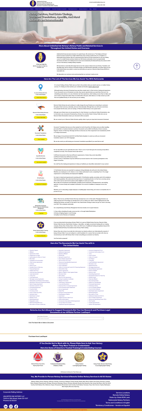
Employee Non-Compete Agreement (68, 285)
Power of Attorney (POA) (36, 292)
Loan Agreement (34, 277)
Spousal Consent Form (64, 257)
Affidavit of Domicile (63, 280)
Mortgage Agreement (94, 267)
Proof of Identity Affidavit (95, 287)
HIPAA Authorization (64, 299)
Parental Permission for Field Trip (97, 275)
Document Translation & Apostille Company (47, 5)
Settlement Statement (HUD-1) (96, 296)
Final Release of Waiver (64, 294)
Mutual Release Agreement (95, 269)
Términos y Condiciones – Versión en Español (113, 405)
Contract (32, 263)
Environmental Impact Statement (67, 287)
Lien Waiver (91, 258)
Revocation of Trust (93, 294)
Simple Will (61, 255)
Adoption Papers (34, 250)
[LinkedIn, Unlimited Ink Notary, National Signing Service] (6, 406)
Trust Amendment (63, 263)
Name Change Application (36, 284)
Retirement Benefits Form (36, 302)
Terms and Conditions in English (118, 403)
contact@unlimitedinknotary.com (97, 2)
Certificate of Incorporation (36, 260)
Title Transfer (92, 301)
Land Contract (92, 255)
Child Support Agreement (65, 282)
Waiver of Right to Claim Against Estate (68, 272)
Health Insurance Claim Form (66, 297)
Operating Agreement (94, 274)
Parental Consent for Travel (36, 285)
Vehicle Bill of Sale (63, 269)
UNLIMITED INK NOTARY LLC (13, 396)
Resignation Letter (34, 301)
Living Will (91, 260)
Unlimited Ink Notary (42, 1)
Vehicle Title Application (95, 304)
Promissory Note (34, 291)
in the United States (41, 135)
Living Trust (32, 275)
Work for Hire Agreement (65, 277)
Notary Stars (79, 399)
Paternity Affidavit (93, 279)
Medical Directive (93, 265)
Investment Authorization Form (96, 252)
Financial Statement (34, 269)
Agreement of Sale (34, 253)
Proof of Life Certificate (94, 289)
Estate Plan (61, 291)
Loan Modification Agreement (96, 262)
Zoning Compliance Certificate (66, 279)
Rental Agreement (34, 299)
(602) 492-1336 (101, 5)
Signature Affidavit (63, 253)
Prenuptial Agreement (35, 287)
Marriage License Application (37, 279)
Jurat (90, 253)
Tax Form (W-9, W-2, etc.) (65, 260)
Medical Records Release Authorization (39, 280)
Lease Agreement (34, 274)
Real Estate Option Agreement (96, 291)
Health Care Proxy (34, 270)
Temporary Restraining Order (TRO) (97, 299)
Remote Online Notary (121, 395)
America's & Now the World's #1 (44, 3)
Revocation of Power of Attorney (37, 304)
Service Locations (123, 393)
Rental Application (93, 292)
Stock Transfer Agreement (95, 297)
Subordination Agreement (65, 258)
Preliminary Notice (93, 285)
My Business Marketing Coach (70, 399)
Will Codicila (62, 275)
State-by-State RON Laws (119, 397)
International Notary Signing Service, (45, 4)
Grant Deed (61, 296)
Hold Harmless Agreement (36, 272)
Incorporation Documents (65, 302)
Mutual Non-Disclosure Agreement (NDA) (40, 282)
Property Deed (33, 289)
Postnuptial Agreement (94, 284)
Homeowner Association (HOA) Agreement (69, 301)
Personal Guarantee (93, 280)
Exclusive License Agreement (66, 292)
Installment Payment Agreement (67, 304)
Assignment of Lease (35, 255)
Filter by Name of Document (42, 316)
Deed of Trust (33, 265)
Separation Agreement (64, 250)
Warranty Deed (62, 274)
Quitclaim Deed (33, 294)
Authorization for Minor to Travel (37, 257)
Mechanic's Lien (92, 263)
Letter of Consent (93, 257)
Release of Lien (33, 297)
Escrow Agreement (63, 289)
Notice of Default (93, 270)
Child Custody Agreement (36, 262)
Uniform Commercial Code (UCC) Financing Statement (72, 267)
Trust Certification (63, 265)
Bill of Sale (32, 258)
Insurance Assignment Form (96, 250)
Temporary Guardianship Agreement (68, 262)
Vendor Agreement (63, 270)
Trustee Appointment (94, 302)
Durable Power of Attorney (36, 267)
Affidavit (32, 252)
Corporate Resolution (64, 284)
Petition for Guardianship (95, 282)
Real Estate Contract (35, 296)
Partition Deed (92, 277)
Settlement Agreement (64, 252)
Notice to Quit (92, 272)
